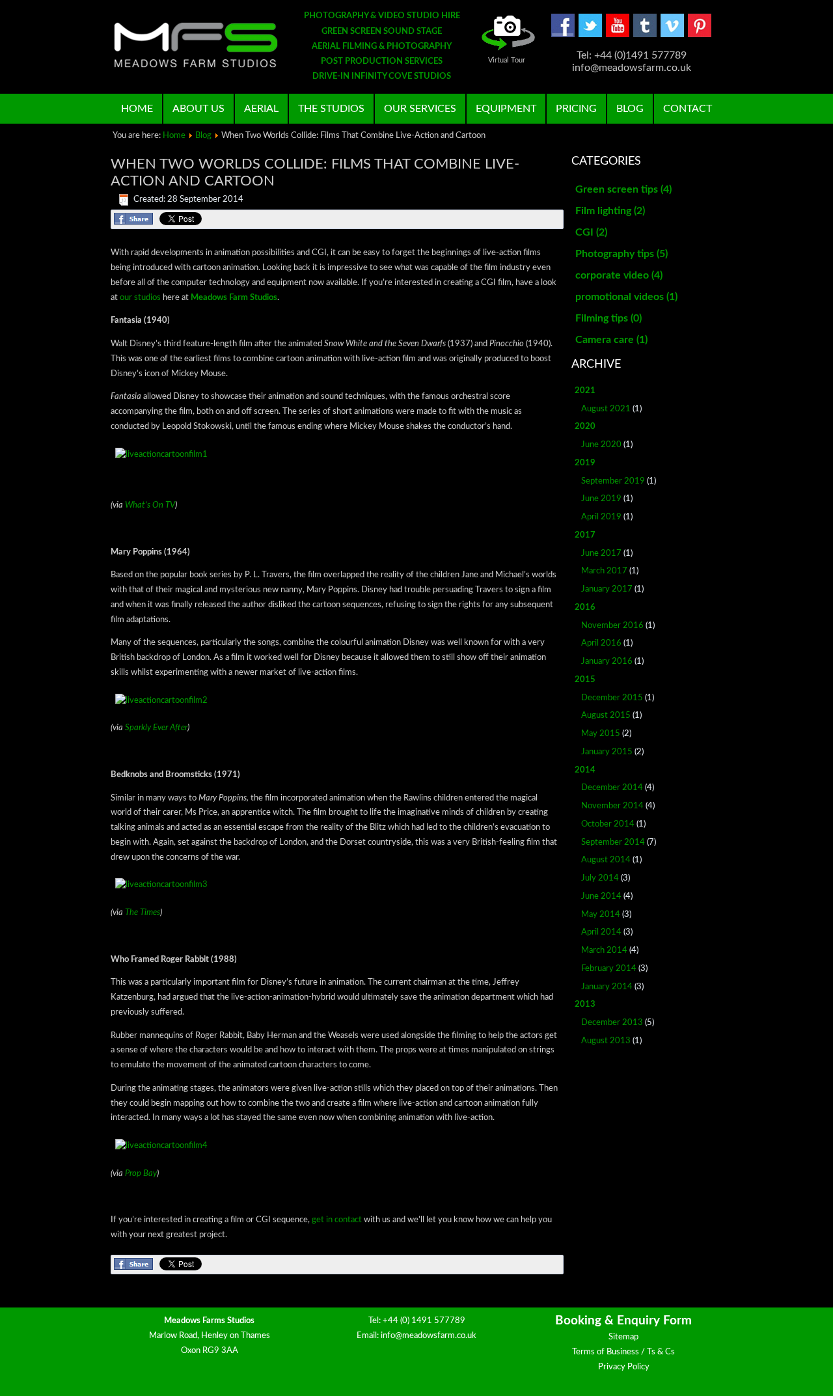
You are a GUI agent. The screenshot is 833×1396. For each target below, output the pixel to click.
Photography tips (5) (621, 254)
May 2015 (600, 734)
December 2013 (612, 1023)
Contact (687, 108)
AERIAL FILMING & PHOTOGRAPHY (382, 46)
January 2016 (607, 661)
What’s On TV (150, 505)
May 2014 (600, 914)
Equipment (506, 108)
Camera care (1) (611, 340)
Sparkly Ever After (156, 728)
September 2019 (613, 481)
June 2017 (601, 553)
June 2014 (601, 896)
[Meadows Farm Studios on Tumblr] (645, 35)
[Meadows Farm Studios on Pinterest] (699, 35)
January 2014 (607, 987)
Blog (630, 108)
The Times (142, 913)
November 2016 (612, 626)
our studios (140, 298)
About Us (198, 108)
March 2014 (604, 950)
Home (137, 108)
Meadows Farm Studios (234, 298)
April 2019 (601, 517)
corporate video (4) (618, 275)
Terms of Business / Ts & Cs (623, 1352)
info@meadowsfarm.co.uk (428, 1336)
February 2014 (608, 969)
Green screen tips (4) (623, 189)
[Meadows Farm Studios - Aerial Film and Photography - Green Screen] (196, 45)
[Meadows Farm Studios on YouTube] (617, 35)
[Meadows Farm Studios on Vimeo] (672, 35)
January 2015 (607, 752)
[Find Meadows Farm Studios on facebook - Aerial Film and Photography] (563, 35)
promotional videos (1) (626, 297)
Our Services (420, 108)
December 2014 (612, 788)
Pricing (576, 108)
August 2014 (606, 860)
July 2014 (600, 878)
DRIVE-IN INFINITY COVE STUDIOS (381, 76)
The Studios (331, 108)
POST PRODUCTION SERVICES (382, 61)
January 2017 (607, 589)
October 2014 (608, 824)
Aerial (261, 108)
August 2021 (606, 409)
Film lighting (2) (610, 211)
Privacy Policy (623, 1367)
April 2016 (601, 643)
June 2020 (601, 445)
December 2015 (612, 698)
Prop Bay (141, 1174)
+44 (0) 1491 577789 (424, 1321)
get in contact (337, 1220)
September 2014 (613, 842)
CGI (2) (591, 232)
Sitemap (623, 1337)
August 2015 (606, 715)
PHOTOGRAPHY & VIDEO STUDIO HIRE (382, 16)
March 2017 (604, 571)
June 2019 (601, 499)
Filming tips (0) (608, 318)
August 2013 (606, 1041)
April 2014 (601, 932)
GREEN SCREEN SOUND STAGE (381, 31)
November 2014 (612, 806)
